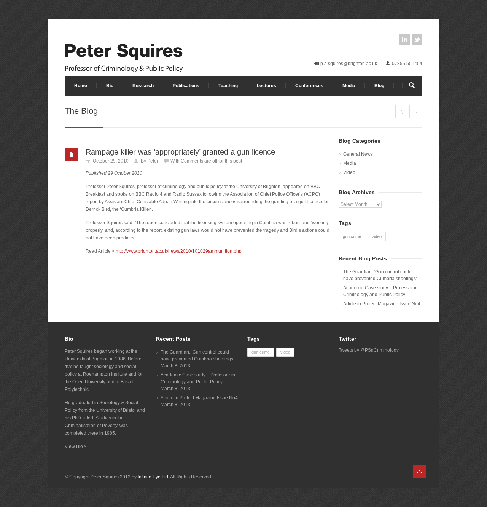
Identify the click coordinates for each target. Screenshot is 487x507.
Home (80, 85)
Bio (109, 85)
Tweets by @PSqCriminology (369, 350)
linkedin (404, 39)
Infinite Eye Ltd (153, 477)
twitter (417, 39)
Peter (152, 161)
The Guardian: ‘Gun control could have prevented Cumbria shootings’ (380, 275)
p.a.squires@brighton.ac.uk (348, 63)
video (377, 236)
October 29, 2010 (111, 161)
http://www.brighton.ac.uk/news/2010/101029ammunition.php (179, 251)
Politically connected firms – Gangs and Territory (401, 111)
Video (349, 172)
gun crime (352, 236)
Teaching (228, 85)
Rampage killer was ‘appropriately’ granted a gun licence (180, 152)
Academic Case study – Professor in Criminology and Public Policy (380, 291)
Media (348, 85)
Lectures (266, 85)
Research (143, 85)
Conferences (309, 85)
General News (358, 154)
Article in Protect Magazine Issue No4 (381, 303)
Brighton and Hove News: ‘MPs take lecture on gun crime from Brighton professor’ (415, 111)
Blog (379, 85)
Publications (186, 85)
